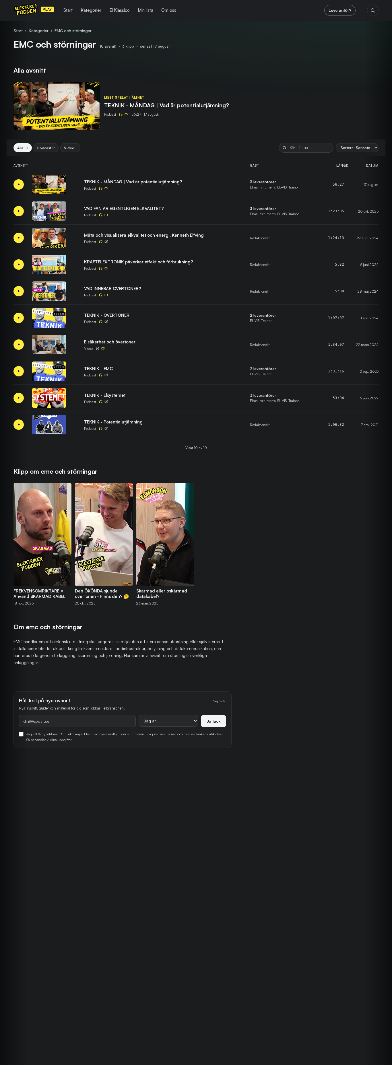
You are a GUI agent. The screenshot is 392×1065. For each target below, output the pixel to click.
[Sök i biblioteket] (373, 10)
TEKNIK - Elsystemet (104, 395)
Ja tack (213, 721)
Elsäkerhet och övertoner (109, 342)
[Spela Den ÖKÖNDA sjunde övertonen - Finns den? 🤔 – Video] (104, 534)
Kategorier (91, 10)
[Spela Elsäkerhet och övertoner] (18, 344)
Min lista (145, 10)
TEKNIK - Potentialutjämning (113, 422)
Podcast (46, 147)
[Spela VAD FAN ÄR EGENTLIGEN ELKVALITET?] (18, 211)
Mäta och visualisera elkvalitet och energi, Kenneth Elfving (144, 235)
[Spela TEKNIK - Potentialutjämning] (18, 424)
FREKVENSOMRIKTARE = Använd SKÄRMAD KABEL (39, 593)
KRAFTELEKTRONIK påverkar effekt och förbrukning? (138, 262)
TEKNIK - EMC (98, 368)
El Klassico (119, 10)
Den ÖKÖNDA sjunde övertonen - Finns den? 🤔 (102, 593)
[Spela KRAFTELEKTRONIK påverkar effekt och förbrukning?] (18, 264)
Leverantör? (340, 10)
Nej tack (219, 701)
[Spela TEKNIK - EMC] (18, 371)
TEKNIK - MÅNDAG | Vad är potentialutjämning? (166, 105)
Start (68, 10)
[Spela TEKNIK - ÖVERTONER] (18, 318)
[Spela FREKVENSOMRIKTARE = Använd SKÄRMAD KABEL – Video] (42, 534)
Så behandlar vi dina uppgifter (48, 740)
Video (70, 147)
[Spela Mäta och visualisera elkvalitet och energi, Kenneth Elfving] (18, 238)
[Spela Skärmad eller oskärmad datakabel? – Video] (165, 534)
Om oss (168, 10)
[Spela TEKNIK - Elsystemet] (18, 398)
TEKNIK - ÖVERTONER (106, 315)
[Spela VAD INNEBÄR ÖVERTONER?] (18, 291)
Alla (22, 147)
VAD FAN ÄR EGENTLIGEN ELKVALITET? (124, 208)
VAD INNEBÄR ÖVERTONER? (112, 288)
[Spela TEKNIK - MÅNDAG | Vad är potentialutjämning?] (56, 106)
